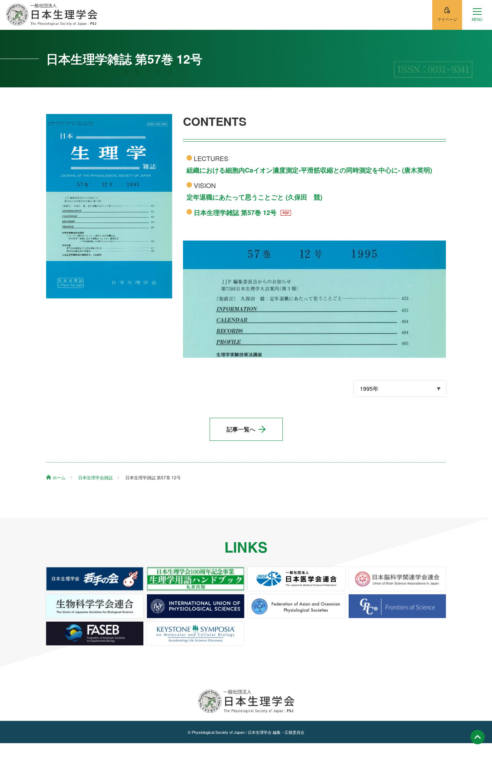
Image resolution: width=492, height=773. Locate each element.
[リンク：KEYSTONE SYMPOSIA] (195, 633)
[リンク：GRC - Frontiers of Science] (397, 606)
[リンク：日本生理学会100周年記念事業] (195, 579)
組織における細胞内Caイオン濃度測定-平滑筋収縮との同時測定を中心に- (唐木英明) (309, 170)
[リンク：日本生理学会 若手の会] (94, 579)
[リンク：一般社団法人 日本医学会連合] (296, 579)
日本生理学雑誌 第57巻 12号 (236, 212)
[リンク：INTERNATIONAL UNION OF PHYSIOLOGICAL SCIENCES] (195, 606)
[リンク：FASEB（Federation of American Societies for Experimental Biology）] (94, 633)
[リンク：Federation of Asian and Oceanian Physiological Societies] (296, 606)
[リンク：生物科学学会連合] (94, 606)
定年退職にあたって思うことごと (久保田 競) (254, 197)
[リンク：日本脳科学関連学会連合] (397, 579)
